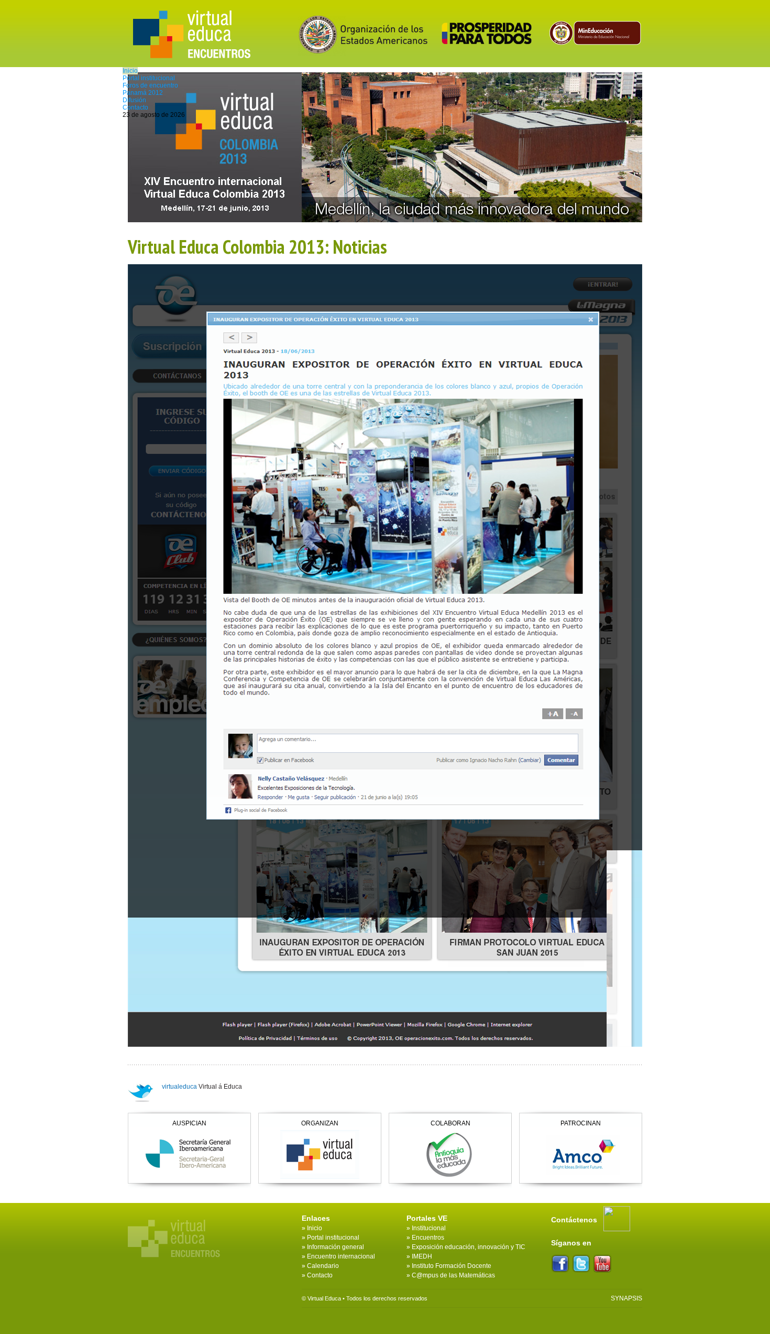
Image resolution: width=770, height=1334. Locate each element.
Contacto (135, 107)
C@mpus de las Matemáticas (453, 1275)
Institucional (429, 1228)
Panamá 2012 (143, 92)
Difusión (134, 100)
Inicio (130, 70)
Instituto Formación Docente (451, 1266)
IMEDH (422, 1256)
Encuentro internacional (341, 1256)
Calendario (323, 1266)
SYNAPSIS (626, 1298)
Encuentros (428, 1237)
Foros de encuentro (150, 85)
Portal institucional (149, 78)
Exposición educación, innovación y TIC (468, 1247)
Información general (335, 1247)
